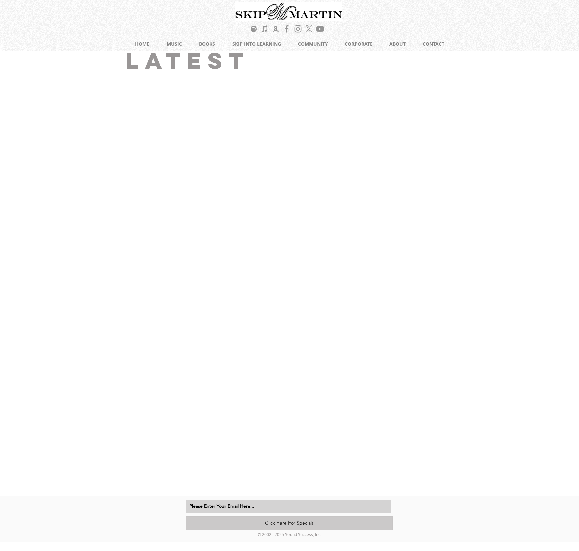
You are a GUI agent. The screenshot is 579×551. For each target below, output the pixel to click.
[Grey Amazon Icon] (275, 29)
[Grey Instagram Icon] (298, 29)
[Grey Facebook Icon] (287, 29)
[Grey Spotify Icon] (253, 29)
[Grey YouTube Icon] (320, 29)
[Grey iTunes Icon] (264, 29)
